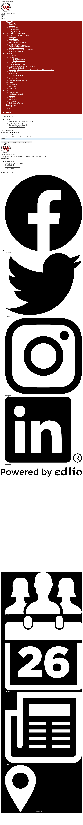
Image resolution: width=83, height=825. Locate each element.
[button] (9, 22)
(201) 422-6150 (41, 156)
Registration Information (16, 48)
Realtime (12, 96)
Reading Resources (15, 44)
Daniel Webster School (16, 123)
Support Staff (17, 31)
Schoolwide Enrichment (16, 51)
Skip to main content (7, 2)
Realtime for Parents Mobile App (19, 46)
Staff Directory (13, 27)
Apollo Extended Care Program (19, 35)
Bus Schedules (13, 55)
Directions (12, 26)
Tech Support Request (16, 103)
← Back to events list (9, 142)
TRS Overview (14, 79)
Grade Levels (13, 39)
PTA (10, 77)
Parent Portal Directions (16, 75)
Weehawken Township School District (21, 121)
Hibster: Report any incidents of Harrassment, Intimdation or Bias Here (31, 70)
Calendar (12, 57)
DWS (11, 107)
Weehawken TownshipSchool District (12, 168)
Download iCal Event (27, 137)
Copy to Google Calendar (9, 137)
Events (3, 139)
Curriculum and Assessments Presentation (22, 66)
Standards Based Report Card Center (20, 49)
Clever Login (13, 62)
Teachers (16, 29)
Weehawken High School (17, 127)
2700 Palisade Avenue (8, 156)
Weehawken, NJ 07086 (22, 156)
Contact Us (12, 24)
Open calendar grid (24, 142)
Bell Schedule (13, 84)
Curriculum (12, 37)
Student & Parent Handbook (18, 81)
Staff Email (12, 101)
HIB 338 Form (13, 92)
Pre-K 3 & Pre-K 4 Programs (18, 42)
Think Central (13, 86)
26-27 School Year (19, 61)
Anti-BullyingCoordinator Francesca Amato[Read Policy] (14, 163)
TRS (10, 109)
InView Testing (14, 40)
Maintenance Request (16, 94)
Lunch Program (14, 71)
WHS (11, 110)
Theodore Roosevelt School (18, 125)
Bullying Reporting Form (17, 64)
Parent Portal (13, 73)
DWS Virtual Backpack (16, 68)
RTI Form (12, 97)
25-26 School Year (19, 59)
